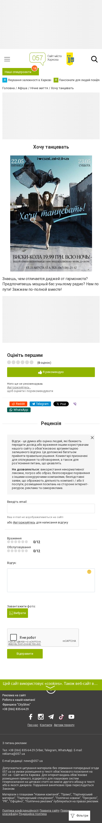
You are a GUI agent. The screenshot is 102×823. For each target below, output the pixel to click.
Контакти (46, 725)
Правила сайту (50, 810)
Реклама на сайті (14, 695)
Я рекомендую (53, 372)
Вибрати (19, 613)
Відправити (25, 653)
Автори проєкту (64, 725)
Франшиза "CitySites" (16, 704)
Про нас (33, 725)
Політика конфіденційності (20, 810)
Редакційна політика (33, 814)
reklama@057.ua (13, 753)
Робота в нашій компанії (18, 700)
